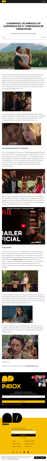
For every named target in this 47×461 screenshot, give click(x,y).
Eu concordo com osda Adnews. (12, 404)
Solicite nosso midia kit (29, 441)
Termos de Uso (14, 404)
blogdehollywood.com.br (31, 366)
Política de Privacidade (29, 443)
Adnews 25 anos (16, 443)
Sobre (14, 441)
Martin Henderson (18, 259)
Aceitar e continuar (40, 457)
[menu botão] (44, 2)
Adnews (3, 37)
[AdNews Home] (4, 1)
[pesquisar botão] (42, 1)
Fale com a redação (17, 446)
